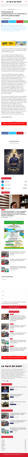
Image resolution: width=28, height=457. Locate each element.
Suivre (25, 184)
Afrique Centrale (13, 404)
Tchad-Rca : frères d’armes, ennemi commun (18, 402)
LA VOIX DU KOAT (6, 18)
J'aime (26, 181)
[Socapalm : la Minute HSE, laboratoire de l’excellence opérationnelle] (5, 262)
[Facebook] (2, 381)
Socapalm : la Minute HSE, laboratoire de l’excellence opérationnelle (18, 260)
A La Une (3, 209)
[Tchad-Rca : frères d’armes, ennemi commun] (5, 404)
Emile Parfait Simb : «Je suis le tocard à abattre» (18, 387)
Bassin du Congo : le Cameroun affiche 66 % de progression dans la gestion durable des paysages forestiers (18, 349)
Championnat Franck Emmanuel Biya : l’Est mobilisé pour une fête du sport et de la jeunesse (18, 268)
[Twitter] (6, 381)
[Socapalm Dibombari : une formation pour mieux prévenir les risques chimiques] (5, 254)
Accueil (2, 4)
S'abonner (25, 188)
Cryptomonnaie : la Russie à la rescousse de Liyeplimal (16, 395)
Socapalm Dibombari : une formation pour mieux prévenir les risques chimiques (18, 253)
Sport (3, 271)
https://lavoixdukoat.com (14, 143)
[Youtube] (8, 381)
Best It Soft (22, 454)
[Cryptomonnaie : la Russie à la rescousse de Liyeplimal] (5, 397)
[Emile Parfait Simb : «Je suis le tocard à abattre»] (5, 389)
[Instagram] (4, 381)
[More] (25, 133)
